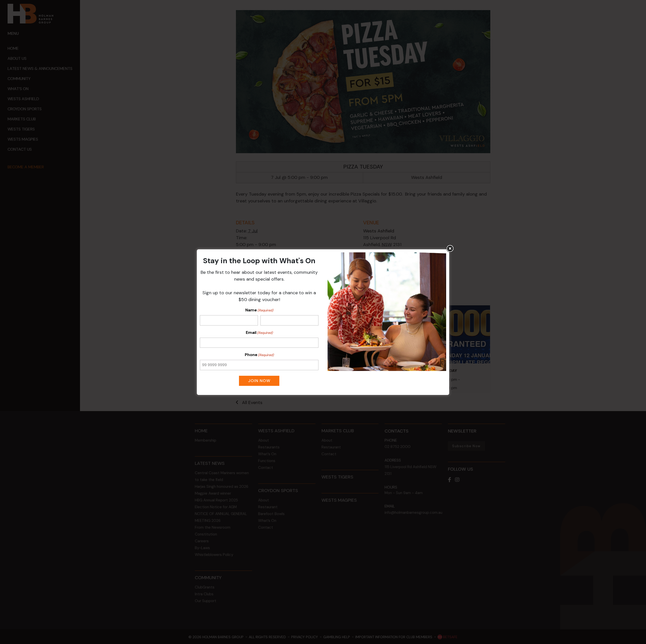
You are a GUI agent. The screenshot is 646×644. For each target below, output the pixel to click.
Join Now (259, 380)
